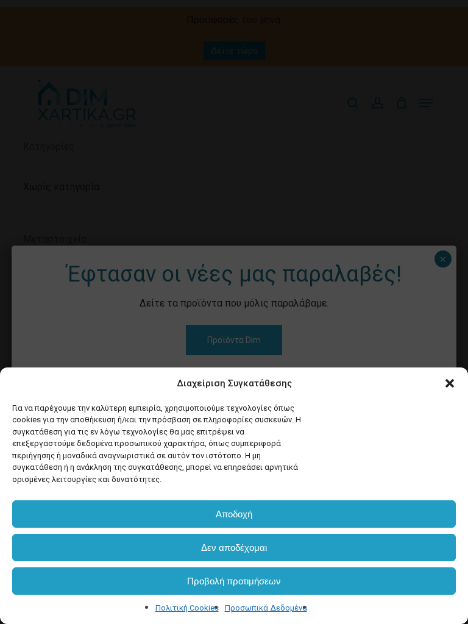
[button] (450, 383)
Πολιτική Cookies (187, 607)
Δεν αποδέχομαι (234, 547)
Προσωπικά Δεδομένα (266, 607)
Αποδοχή (234, 514)
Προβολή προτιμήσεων (234, 581)
